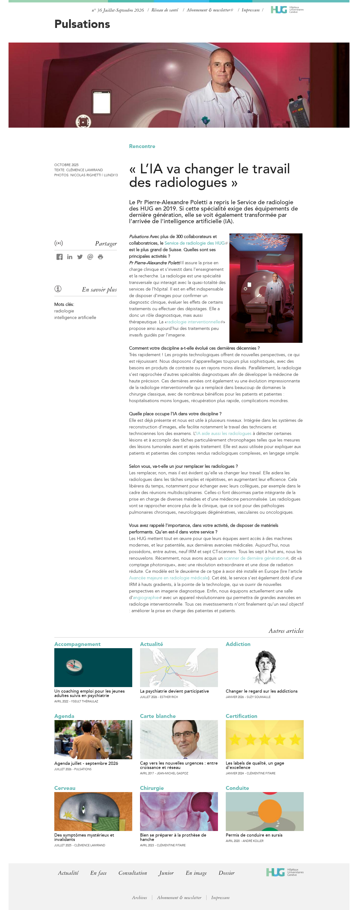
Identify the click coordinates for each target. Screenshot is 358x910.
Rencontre (142, 146)
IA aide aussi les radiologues (224, 433)
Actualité (151, 644)
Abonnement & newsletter (209, 10)
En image (196, 872)
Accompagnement (77, 644)
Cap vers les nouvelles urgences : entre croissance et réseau (179, 765)
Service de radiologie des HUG (196, 243)
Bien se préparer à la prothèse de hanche (173, 837)
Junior (166, 872)
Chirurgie (152, 788)
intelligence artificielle (75, 317)
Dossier (227, 872)
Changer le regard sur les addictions (262, 691)
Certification (241, 716)
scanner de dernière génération (256, 558)
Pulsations (82, 24)
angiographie (147, 597)
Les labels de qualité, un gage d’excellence (255, 765)
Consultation (133, 872)
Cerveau (64, 788)
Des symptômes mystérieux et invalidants (84, 837)
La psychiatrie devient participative (174, 691)
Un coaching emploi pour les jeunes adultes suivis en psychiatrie (89, 693)
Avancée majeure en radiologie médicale (168, 578)
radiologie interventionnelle (195, 322)
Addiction (238, 644)
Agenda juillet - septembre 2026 (86, 763)
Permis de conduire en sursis (254, 835)
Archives (139, 897)
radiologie (64, 311)
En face (98, 872)
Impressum (251, 10)
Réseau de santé (164, 10)
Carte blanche (158, 716)
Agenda (64, 716)
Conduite (237, 788)
